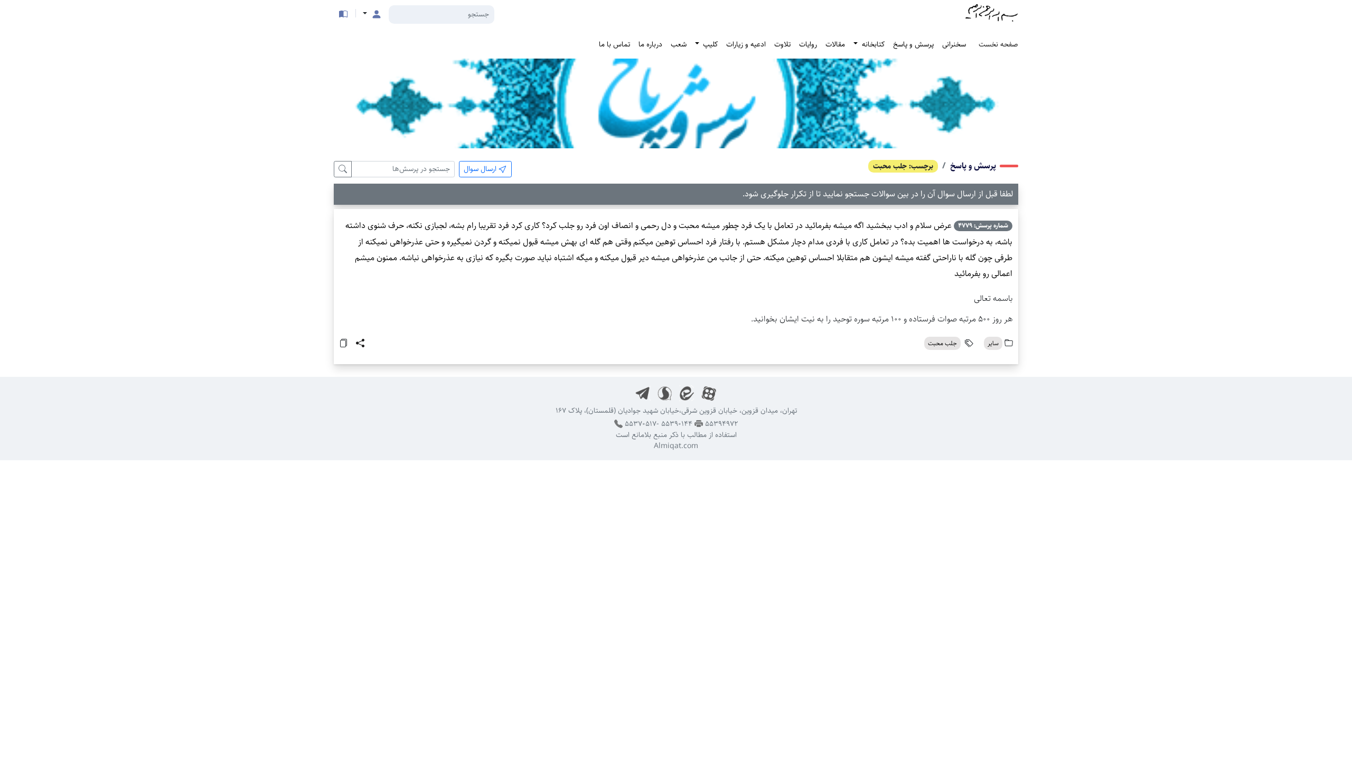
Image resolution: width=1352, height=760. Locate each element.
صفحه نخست (998, 44)
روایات (808, 44)
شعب (679, 44)
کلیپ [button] (709, 44)
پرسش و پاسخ (913, 44)
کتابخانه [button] (872, 44)
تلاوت (782, 44)
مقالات (835, 44)
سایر (993, 343)
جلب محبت (942, 343)
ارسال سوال (481, 169)
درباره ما (650, 44)
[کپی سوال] (343, 342)
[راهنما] (343, 14)
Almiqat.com (676, 446)
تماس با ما (614, 44)
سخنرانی (954, 44)
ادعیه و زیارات (746, 44)
